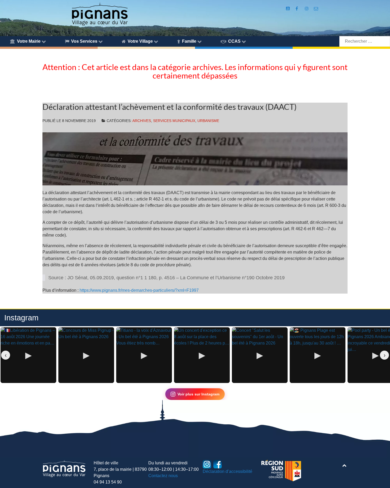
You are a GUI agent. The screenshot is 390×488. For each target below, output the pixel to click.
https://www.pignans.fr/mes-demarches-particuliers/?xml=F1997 (139, 290)
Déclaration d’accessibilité (227, 471)
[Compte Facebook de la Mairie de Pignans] (297, 9)
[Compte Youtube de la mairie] (288, 9)
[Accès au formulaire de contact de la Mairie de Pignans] (316, 9)
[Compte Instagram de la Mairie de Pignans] (307, 9)
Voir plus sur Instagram (198, 394)
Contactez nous (163, 475)
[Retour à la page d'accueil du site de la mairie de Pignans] (99, 13)
